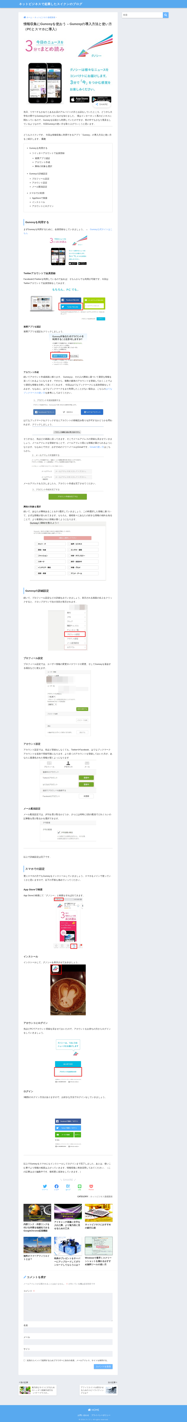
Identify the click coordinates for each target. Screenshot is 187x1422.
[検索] (166, 15)
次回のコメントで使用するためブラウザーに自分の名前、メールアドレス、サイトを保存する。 (68, 1360)
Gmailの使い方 (97, 447)
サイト (27, 1349)
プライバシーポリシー (100, 1415)
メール (27, 1337)
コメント (29, 1291)
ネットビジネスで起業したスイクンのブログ (50, 4)
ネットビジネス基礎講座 (101, 1196)
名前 (26, 1325)
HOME (95, 1409)
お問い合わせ (83, 1415)
